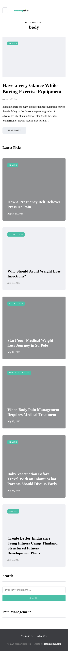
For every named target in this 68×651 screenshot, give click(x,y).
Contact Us (27, 636)
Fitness (13, 511)
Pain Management (19, 373)
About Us (42, 636)
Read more (14, 130)
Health (13, 43)
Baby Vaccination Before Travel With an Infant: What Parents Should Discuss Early (32, 479)
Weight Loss (16, 234)
